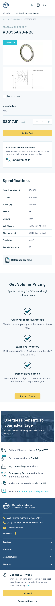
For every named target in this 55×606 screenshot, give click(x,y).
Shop (4, 19)
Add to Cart (27, 133)
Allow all (27, 593)
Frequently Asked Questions (34, 491)
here (28, 585)
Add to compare (13, 96)
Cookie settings (25, 601)
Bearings (8, 27)
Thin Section (15, 19)
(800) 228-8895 (32, 5)
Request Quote (27, 396)
